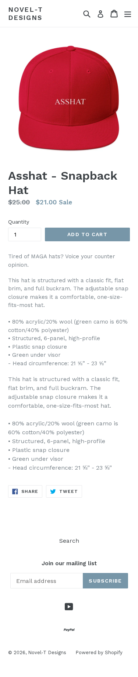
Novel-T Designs (25, 13)
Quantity (18, 222)
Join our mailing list (69, 563)
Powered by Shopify (99, 652)
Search (69, 540)
